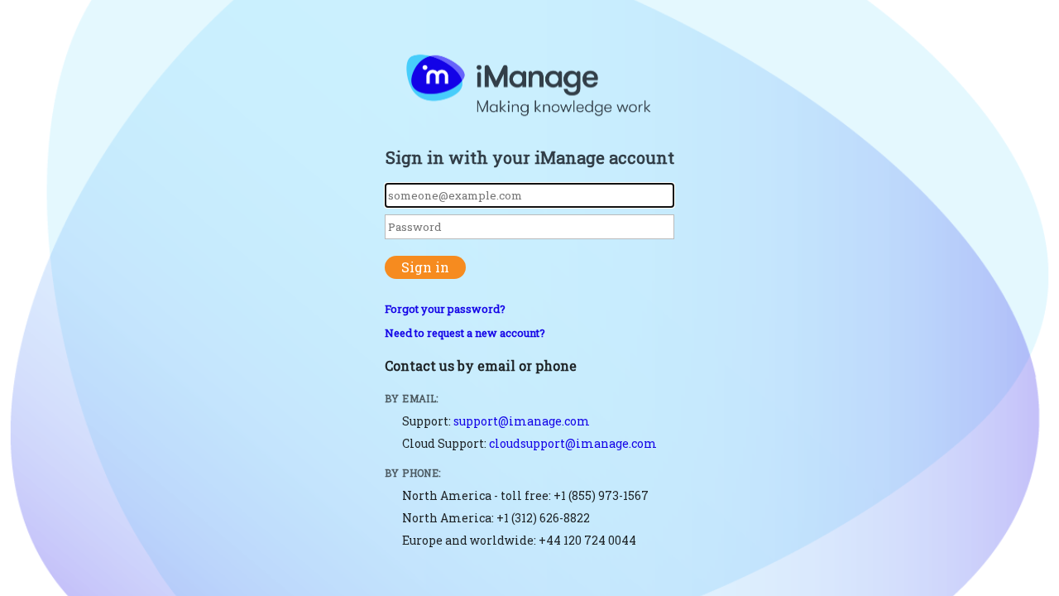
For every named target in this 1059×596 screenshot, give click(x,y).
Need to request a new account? (465, 332)
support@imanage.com (521, 421)
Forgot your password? (445, 308)
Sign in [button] (425, 267)
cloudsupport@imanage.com (573, 443)
